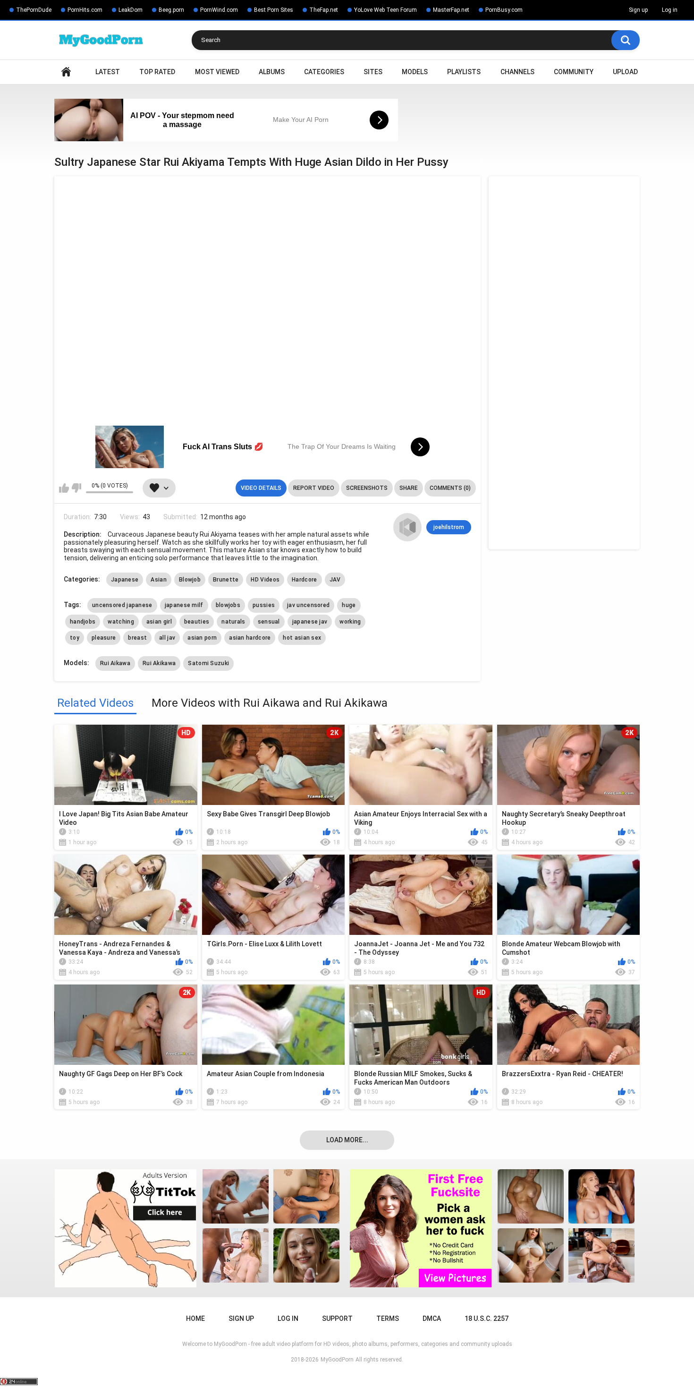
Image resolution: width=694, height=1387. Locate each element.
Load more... (347, 1140)
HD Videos (265, 579)
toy (74, 637)
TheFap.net (323, 10)
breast (137, 637)
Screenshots (367, 488)
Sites (373, 72)
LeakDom (130, 10)
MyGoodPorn (337, 1359)
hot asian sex (302, 637)
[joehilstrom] (407, 527)
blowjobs (228, 605)
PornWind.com (219, 10)
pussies (264, 605)
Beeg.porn (171, 10)
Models (415, 72)
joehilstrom (448, 527)
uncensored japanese (122, 605)
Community (573, 72)
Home (66, 72)
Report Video (313, 488)
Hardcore (304, 579)
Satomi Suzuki (208, 663)
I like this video (64, 488)
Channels (517, 72)
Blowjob (190, 579)
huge (348, 605)
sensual (269, 621)
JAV (335, 579)
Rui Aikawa (115, 663)
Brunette (225, 579)
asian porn (202, 637)
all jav (167, 637)
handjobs (82, 621)
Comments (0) (450, 488)
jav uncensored (308, 605)
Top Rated (157, 72)
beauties (196, 621)
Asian (159, 579)
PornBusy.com (504, 10)
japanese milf (184, 605)
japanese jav (310, 621)
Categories (324, 72)
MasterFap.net (451, 10)
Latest (107, 72)
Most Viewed (217, 72)
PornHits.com (85, 10)
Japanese (124, 579)
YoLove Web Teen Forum (385, 10)
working (350, 621)
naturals (233, 621)
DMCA (432, 1318)
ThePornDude (33, 10)
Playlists (464, 72)
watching (121, 621)
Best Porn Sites (273, 10)
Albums (272, 72)
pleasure (104, 637)
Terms (387, 1318)
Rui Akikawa (159, 663)
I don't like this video (76, 488)
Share (408, 488)
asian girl (159, 621)
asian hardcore (250, 637)
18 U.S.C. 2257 (486, 1318)
